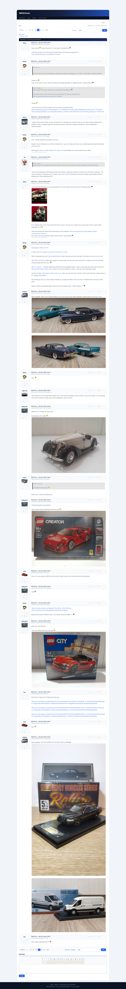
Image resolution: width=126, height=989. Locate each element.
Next (47, 30)
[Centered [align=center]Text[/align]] (64, 959)
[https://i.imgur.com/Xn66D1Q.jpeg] (69, 539)
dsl (38, 67)
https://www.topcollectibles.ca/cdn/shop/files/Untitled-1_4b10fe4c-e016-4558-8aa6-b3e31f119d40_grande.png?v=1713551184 (67, 111)
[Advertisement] (63, 5)
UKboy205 (24, 406)
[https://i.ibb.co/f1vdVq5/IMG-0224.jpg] (39, 196)
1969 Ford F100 (44, 247)
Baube (24, 61)
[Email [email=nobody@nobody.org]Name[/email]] (52, 959)
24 (35, 30)
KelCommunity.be (50, 986)
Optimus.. (43, 279)
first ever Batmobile (52, 256)
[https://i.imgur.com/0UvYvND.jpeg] (69, 445)
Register (34, 18)
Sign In (52, 984)
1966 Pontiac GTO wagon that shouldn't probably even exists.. (50, 252)
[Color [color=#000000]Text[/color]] (72, 959)
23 (32, 30)
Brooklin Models (65, 296)
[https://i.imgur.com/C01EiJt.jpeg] (69, 809)
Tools (103, 22)
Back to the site (42, 18)
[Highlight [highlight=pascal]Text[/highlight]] (73, 959)
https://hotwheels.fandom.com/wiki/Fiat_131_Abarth (45, 54)
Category (74, 30)
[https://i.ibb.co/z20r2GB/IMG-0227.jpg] (39, 214)
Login (28, 18)
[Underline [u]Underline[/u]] (47, 959)
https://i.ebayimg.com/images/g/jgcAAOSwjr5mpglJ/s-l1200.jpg (49, 610)
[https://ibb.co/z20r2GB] (68, 214)
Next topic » (22, 34)
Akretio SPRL (66, 986)
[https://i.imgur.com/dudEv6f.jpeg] (69, 315)
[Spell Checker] (45, 962)
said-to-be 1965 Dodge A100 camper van (51, 150)
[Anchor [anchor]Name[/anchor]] (56, 959)
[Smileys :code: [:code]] (77, 959)
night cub (24, 390)
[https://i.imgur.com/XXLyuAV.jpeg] (69, 660)
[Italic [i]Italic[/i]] (45, 959)
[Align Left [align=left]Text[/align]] (62, 959)
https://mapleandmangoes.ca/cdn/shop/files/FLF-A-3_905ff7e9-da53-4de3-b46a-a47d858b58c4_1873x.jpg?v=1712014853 (66, 109)
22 (29, 30)
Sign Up (57, 984)
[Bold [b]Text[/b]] (43, 959)
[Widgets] (75, 959)
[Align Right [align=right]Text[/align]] (66, 959)
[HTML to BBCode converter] (79, 959)
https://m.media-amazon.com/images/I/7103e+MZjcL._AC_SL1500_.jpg (51, 608)
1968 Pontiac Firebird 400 (44, 269)
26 (41, 30)
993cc (24, 117)
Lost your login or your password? (68, 984)
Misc (20, 25)
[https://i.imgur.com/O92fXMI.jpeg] (69, 351)
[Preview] (43, 962)
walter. (39, 163)
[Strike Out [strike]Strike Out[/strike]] (49, 959)
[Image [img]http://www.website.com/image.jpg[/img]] (58, 959)
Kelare (78, 986)
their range (65, 174)
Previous (21, 30)
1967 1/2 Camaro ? (36, 267)
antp (24, 571)
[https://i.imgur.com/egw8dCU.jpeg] (69, 905)
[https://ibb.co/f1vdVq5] (68, 196)
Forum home (22, 18)
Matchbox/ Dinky (97, 296)
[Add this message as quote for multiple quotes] (96, 42)
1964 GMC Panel (36, 260)
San (24, 692)
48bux (24, 43)
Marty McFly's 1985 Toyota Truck (51, 273)
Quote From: (35, 67)
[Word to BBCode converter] (81, 959)
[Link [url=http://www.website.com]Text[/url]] (54, 959)
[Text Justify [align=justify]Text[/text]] (68, 959)
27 (43, 30)
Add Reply (67, 949)
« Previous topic (23, 36)
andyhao (24, 291)
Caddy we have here (97, 256)
